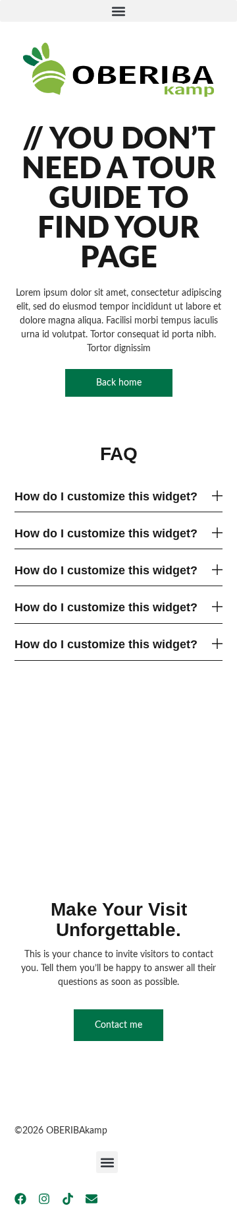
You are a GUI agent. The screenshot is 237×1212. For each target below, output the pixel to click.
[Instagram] (44, 1199)
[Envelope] (91, 1199)
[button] (118, 11)
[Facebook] (20, 1199)
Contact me (118, 1025)
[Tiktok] (68, 1199)
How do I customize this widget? (106, 496)
